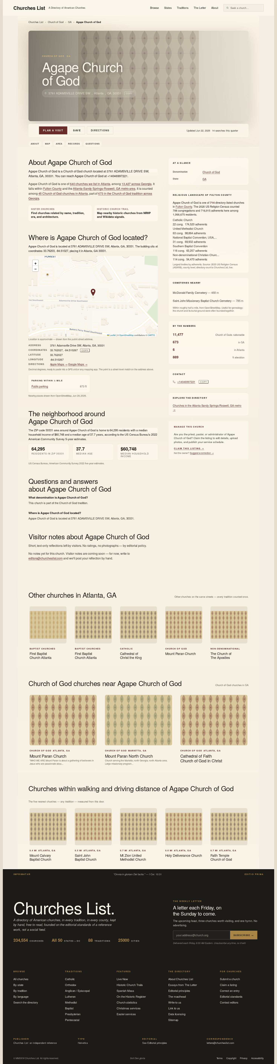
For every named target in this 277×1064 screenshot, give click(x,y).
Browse (154, 8)
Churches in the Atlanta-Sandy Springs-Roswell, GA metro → (207, 408)
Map (47, 143)
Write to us (174, 1002)
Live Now (122, 979)
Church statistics (127, 1002)
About (214, 8)
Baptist (69, 1008)
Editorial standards (231, 996)
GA (70, 22)
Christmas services (129, 1008)
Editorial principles (179, 991)
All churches (20, 979)
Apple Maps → (58, 364)
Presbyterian (72, 1014)
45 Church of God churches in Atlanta (63, 193)
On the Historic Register (131, 996)
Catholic (70, 979)
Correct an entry (230, 991)
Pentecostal (72, 1020)
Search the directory (25, 1002)
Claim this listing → (189, 448)
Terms (220, 1058)
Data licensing (176, 1014)
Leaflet (112, 335)
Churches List (35, 22)
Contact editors (229, 1002)
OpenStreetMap (126, 335)
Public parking (39, 386)
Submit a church (230, 979)
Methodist (71, 1002)
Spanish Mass (125, 991)
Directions (100, 130)
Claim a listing (228, 985)
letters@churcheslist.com (220, 1043)
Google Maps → (77, 364)
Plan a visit (53, 130)
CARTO (151, 335)
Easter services (126, 1014)
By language (20, 996)
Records (74, 143)
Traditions (182, 8)
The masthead (177, 996)
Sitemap (173, 1020)
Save (77, 130)
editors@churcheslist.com (45, 558)
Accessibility (257, 1058)
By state (18, 985)
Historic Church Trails (130, 985)
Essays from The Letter (182, 985)
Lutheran (70, 996)
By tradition (20, 991)
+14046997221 (186, 382)
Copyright (231, 1058)
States (168, 8)
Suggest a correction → (201, 452)
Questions (93, 143)
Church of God (56, 22)
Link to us (174, 1008)
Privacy (243, 1058)
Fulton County (52, 188)
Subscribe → (243, 935)
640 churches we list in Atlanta (90, 184)
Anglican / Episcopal (77, 991)
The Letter (200, 8)
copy (129, 93)
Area (59, 143)
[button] (93, 292)
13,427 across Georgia (137, 184)
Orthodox (70, 985)
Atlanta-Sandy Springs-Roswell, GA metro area (104, 188)
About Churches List (180, 979)
